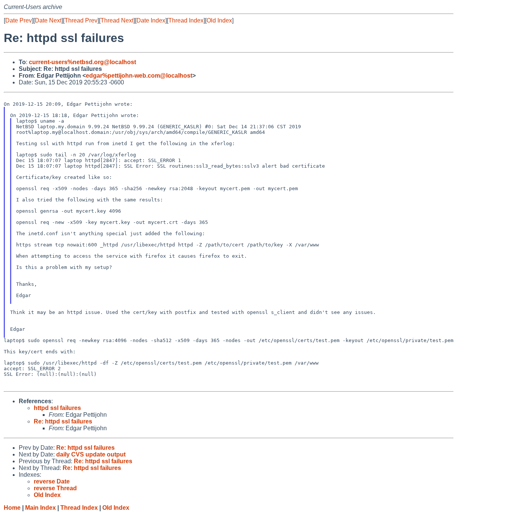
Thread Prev (80, 20)
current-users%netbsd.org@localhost (82, 62)
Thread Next (116, 20)
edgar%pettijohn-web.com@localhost (139, 75)
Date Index (150, 20)
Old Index (219, 20)
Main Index (40, 507)
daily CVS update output (91, 454)
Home (12, 507)
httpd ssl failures (57, 408)
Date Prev (18, 20)
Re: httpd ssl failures (63, 421)
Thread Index (186, 20)
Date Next (48, 20)
